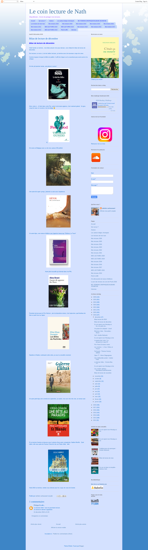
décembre (98, 317)
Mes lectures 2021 (36, 27)
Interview (73, 30)
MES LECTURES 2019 (67, 27)
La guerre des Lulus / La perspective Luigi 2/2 (101, 341)
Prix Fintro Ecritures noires (102, 344)
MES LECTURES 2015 (51, 30)
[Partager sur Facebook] (63, 496)
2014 (94, 415)
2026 (94, 297)
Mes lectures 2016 (96, 27)
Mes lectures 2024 (81, 24)
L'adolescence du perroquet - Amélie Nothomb (107, 449)
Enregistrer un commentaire (40, 516)
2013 (94, 417)
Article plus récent (36, 524)
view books (113, 110)
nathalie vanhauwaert (108, 208)
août (96, 384)
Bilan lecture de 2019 (100, 319)
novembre (98, 376)
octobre (97, 378)
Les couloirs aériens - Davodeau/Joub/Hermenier (102, 369)
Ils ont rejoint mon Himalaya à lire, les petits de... (103, 325)
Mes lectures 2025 (67, 24)
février (97, 399)
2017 (94, 407)
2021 (94, 310)
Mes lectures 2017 (110, 27)
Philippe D (37, 505)
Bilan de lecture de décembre (102, 322)
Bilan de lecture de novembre (102, 373)
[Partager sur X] (62, 496)
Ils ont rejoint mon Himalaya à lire (104, 338)
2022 (94, 307)
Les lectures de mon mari (38, 24)
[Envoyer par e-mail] (58, 496)
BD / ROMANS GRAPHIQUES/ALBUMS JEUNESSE (92, 21)
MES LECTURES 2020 (51, 27)
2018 (94, 405)
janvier (97, 401)
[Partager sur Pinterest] (65, 496)
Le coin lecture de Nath (57, 11)
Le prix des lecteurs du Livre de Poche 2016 (104, 282)
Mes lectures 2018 (82, 27)
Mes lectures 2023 (95, 24)
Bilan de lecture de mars (106, 458)
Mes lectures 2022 (109, 24)
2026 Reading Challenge (103, 100)
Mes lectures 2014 (36, 30)
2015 (94, 412)
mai (96, 391)
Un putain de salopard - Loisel (103, 328)
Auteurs (51, 21)
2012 (94, 420)
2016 (94, 410)
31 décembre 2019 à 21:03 (41, 512)
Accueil (33, 21)
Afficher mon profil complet (108, 211)
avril (96, 394)
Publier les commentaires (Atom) (62, 534)
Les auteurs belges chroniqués (65, 21)
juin (96, 389)
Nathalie (100, 103)
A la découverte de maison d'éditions (101, 279)
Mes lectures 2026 (54, 24)
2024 (94, 302)
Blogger (81, 546)
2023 (94, 304)
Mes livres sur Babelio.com (99, 484)
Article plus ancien (80, 524)
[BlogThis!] (60, 496)
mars (96, 396)
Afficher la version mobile (58, 527)
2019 (94, 315)
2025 (94, 299)
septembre (98, 381)
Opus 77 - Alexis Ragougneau (103, 355)
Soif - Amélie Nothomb (100, 335)
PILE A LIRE (64, 30)
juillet (96, 386)
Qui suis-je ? (42, 21)
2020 (94, 312)
